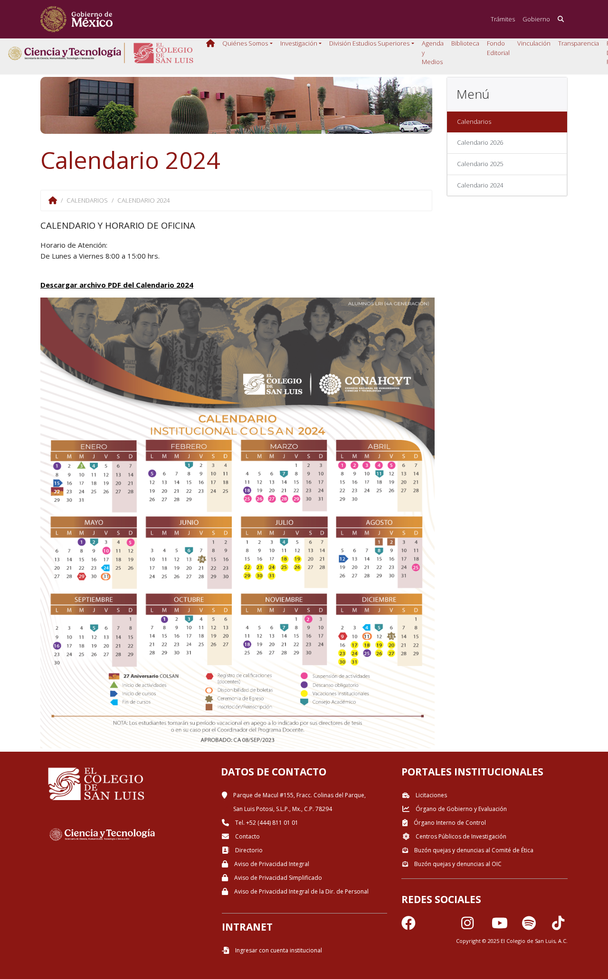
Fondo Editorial (498, 48)
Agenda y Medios (433, 52)
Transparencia (578, 43)
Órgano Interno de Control (449, 823)
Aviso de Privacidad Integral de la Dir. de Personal (301, 891)
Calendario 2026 (480, 142)
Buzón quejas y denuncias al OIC (457, 864)
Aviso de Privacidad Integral (271, 864)
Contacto (247, 836)
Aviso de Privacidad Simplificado (277, 878)
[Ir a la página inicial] (76, 19)
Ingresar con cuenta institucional (278, 950)
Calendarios (474, 121)
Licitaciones (430, 795)
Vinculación (534, 43)
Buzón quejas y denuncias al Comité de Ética (473, 850)
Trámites (503, 19)
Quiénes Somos (245, 43)
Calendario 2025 (480, 163)
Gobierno (536, 19)
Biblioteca (465, 43)
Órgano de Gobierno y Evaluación (460, 809)
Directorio (248, 850)
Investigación (298, 43)
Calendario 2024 (480, 185)
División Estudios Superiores (369, 43)
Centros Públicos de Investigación (460, 836)
